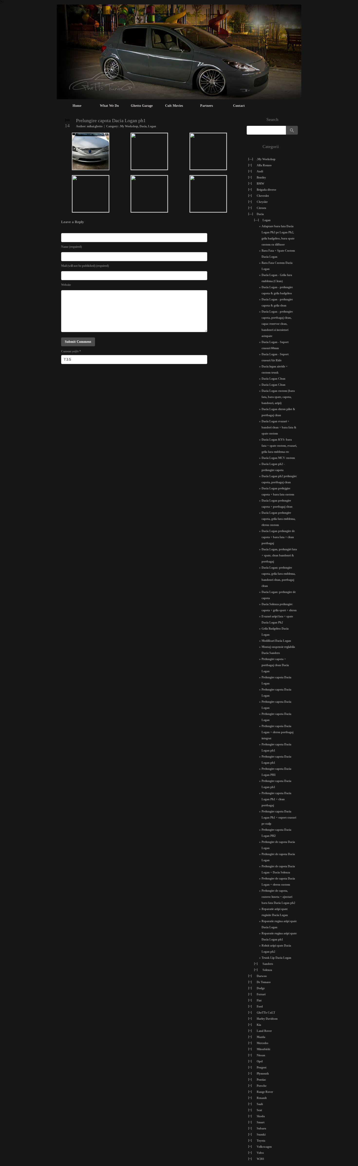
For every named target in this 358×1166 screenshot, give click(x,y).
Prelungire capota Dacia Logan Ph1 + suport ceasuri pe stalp (279, 817)
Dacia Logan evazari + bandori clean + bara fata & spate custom (279, 427)
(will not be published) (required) (85, 265)
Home (77, 106)
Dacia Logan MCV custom (278, 458)
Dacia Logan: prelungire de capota (279, 595)
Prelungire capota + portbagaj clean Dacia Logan (275, 665)
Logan (152, 126)
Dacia (143, 126)
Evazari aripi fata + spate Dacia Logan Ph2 (277, 619)
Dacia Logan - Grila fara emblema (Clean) (277, 278)
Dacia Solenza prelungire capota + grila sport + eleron (279, 607)
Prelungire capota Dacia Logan (276, 680)
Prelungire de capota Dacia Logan (278, 845)
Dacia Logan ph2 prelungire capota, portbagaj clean (279, 479)
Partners (206, 106)
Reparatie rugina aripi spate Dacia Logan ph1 (279, 936)
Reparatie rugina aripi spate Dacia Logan (279, 924)
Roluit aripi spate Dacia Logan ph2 (276, 948)
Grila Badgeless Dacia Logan (275, 631)
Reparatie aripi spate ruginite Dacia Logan (275, 912)
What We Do (109, 106)
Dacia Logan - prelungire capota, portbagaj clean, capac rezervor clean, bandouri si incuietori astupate (277, 324)
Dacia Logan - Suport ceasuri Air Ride (275, 357)
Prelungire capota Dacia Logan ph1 (276, 747)
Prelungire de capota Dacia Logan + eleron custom (278, 881)
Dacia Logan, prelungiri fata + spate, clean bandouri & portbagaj (279, 555)
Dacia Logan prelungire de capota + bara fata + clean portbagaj (278, 537)
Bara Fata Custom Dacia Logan (277, 266)
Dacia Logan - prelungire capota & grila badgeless (277, 290)
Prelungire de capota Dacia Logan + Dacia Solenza (278, 869)
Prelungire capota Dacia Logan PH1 (276, 772)
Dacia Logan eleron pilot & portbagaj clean (278, 412)
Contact (239, 106)
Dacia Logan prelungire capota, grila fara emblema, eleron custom (278, 519)
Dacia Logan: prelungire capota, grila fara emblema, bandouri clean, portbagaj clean (278, 577)
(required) (71, 246)
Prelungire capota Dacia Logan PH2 (276, 833)
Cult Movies (174, 106)
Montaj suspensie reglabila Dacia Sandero (278, 650)
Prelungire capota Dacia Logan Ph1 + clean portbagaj (276, 799)
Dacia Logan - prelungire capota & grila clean (277, 302)
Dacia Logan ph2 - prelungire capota (273, 467)
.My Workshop (128, 126)
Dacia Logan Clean (273, 378)
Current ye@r (71, 351)
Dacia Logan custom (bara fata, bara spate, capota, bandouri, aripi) (278, 397)
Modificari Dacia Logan (276, 640)
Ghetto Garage (142, 106)
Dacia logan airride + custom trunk (275, 369)
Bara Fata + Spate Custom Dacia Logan (278, 253)
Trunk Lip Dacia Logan (276, 957)
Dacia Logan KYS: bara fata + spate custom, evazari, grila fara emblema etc (279, 446)
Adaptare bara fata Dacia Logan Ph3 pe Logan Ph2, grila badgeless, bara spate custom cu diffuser (278, 235)
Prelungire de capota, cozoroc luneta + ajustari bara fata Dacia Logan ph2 (278, 897)
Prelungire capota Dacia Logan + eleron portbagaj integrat (277, 732)
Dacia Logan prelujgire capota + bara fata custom (278, 491)
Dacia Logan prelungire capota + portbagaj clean (277, 503)
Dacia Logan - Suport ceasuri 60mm (275, 345)
